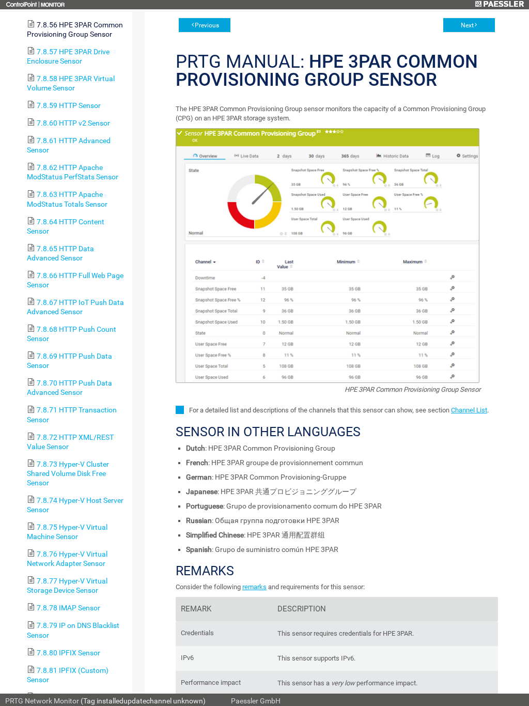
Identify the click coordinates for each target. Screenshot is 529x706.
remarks (254, 587)
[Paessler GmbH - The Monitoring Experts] (499, 5)
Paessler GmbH (256, 701)
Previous (207, 25)
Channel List (469, 410)
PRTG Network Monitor (42, 701)
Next (467, 25)
